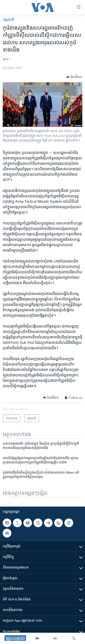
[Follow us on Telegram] (48, 523)
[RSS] (58, 523)
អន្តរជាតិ (8, 19)
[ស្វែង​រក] (73, 638)
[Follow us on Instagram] (38, 523)
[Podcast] (68, 523)
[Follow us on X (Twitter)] (17, 523)
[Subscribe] (7, 533)
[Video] (37, 638)
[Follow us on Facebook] (7, 523)
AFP (6, 59)
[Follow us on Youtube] (27, 523)
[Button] (74, 77)
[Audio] (55, 638)
